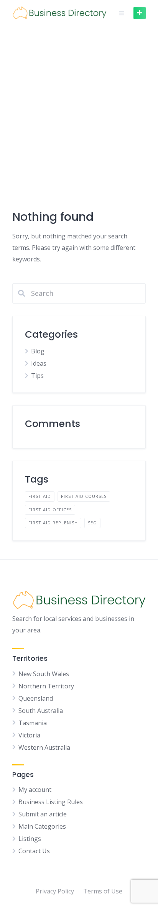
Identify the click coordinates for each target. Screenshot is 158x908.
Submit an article (42, 814)
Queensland (35, 698)
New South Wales (43, 674)
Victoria (29, 735)
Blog (37, 351)
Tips (37, 375)
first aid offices (50, 509)
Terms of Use (102, 891)
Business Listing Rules (50, 802)
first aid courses (84, 496)
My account (34, 789)
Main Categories (42, 826)
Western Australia (44, 747)
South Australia (40, 710)
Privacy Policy (55, 891)
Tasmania (32, 723)
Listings (29, 838)
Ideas (38, 363)
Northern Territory (46, 686)
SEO (92, 522)
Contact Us (34, 851)
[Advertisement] (79, 108)
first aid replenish (53, 522)
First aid (39, 496)
